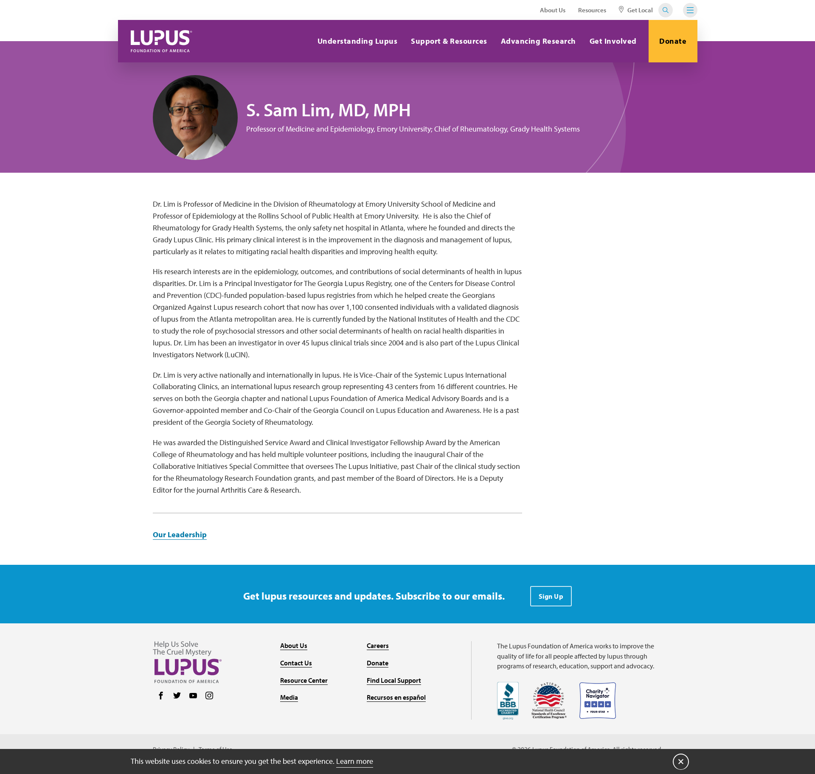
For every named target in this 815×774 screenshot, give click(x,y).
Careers (378, 645)
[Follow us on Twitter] (177, 696)
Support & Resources (449, 41)
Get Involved (613, 41)
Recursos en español (396, 697)
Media (289, 697)
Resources (592, 10)
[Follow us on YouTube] (193, 696)
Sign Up (551, 596)
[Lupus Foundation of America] (161, 41)
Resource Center (304, 680)
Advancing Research (538, 41)
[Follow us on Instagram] (209, 696)
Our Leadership (180, 534)
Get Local (639, 10)
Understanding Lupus (358, 41)
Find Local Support (394, 680)
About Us (552, 10)
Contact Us (296, 663)
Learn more (354, 761)
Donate (672, 41)
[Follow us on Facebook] (161, 696)
